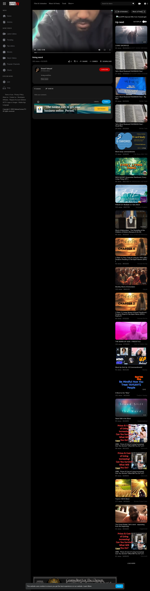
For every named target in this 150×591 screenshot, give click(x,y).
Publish (106, 101)
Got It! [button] (119, 586)
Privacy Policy (19, 94)
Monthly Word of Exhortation (125, 287)
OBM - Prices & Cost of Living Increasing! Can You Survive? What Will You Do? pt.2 (129, 472)
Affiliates (5, 100)
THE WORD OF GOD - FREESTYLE (128, 341)
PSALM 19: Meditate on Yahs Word (127, 205)
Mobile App (22, 102)
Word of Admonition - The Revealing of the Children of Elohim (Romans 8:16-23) (130, 231)
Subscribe (104, 69)
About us (5, 97)
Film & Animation (40, 3)
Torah (64, 3)
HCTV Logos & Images (10, 102)
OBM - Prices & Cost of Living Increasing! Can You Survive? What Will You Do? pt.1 (129, 552)
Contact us (13, 97)
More (70, 3)
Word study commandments (125, 152)
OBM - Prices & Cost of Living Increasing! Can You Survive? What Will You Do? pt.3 (129, 445)
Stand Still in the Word (123, 418)
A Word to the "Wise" (122, 393)
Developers (21, 97)
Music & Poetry (54, 3)
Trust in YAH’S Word (122, 499)
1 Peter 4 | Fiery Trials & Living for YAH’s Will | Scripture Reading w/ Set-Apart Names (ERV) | (131, 259)
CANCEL (96, 101)
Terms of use (9, 94)
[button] (146, 3)
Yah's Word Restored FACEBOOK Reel (128, 71)
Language (6, 105)
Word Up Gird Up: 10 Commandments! (128, 367)
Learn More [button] (87, 586)
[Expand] (4, 4)
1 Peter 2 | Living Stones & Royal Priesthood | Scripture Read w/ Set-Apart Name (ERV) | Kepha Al (131, 314)
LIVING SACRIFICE (122, 45)
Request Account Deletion (17, 100)
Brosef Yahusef (46, 68)
